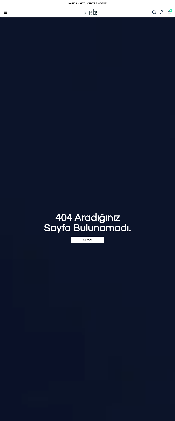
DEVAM (87, 240)
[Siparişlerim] (162, 12)
